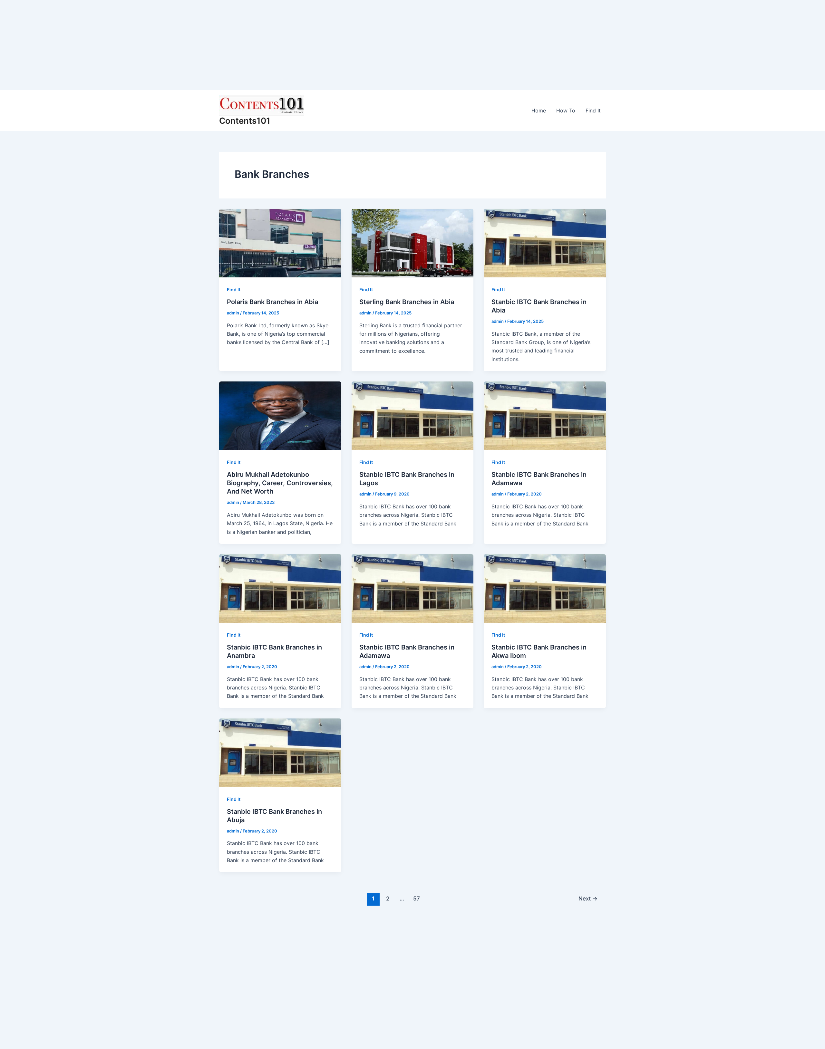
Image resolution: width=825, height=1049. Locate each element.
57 (416, 898)
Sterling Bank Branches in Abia (406, 302)
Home (538, 110)
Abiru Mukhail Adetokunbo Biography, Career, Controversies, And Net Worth (280, 483)
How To (565, 110)
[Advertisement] (193, 45)
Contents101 (244, 121)
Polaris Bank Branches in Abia (272, 302)
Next (587, 898)
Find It (593, 110)
